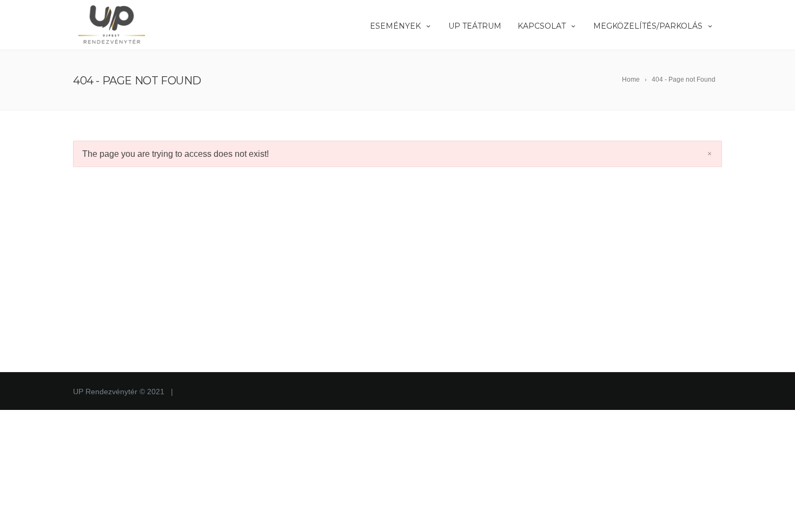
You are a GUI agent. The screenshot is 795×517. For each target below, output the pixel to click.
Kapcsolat (542, 26)
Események (395, 26)
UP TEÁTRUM (474, 26)
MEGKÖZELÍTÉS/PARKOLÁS (648, 26)
